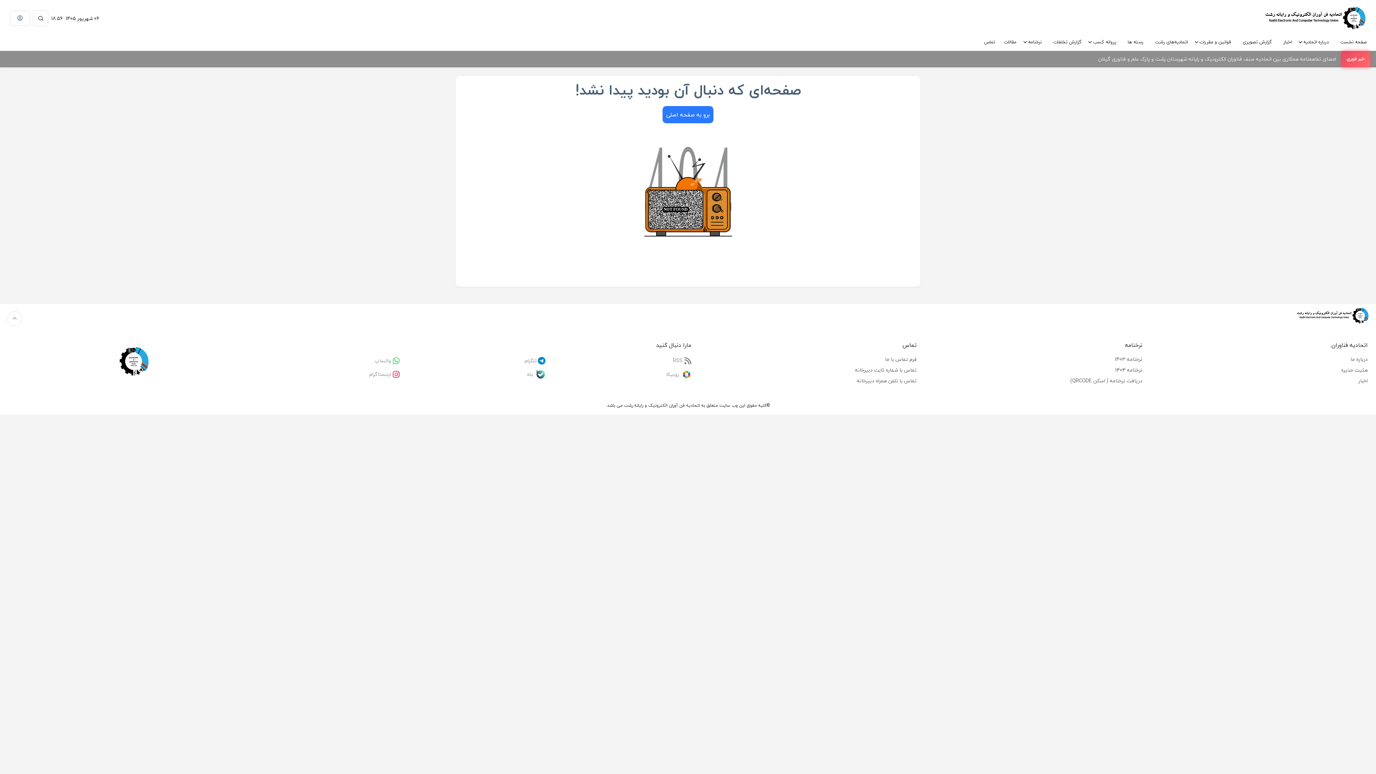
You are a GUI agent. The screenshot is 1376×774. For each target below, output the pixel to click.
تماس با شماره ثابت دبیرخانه (886, 370)
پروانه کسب (1104, 42)
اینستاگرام (380, 374)
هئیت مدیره (1354, 370)
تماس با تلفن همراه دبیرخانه (887, 380)
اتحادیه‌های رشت (1171, 42)
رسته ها (1135, 42)
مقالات (1010, 42)
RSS (678, 360)
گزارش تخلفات (1067, 42)
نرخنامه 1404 (1128, 370)
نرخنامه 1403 (1128, 359)
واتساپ (382, 360)
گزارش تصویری (1257, 42)
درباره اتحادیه (1316, 42)
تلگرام (531, 360)
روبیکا (672, 374)
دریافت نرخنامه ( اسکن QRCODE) (1106, 380)
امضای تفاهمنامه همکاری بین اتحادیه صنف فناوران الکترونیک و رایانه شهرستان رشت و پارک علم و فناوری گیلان (1217, 58)
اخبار (1287, 42)
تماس (989, 42)
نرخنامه (1035, 42)
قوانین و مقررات (1215, 42)
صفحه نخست (1353, 42)
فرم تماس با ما (901, 359)
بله (530, 374)
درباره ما (1359, 359)
